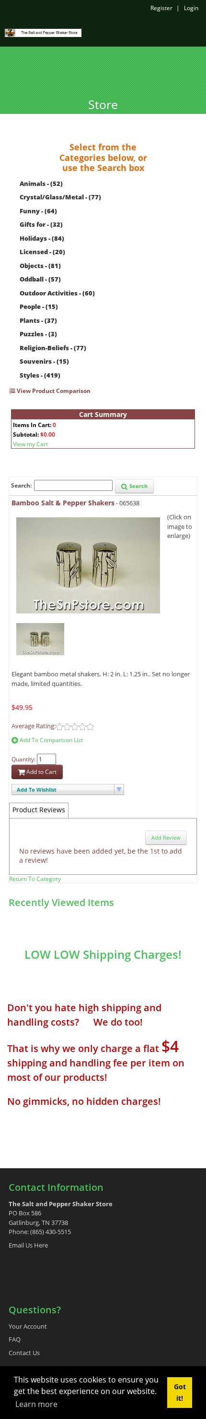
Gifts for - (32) (41, 224)
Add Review (166, 837)
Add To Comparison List (50, 740)
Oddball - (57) (40, 279)
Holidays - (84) (42, 238)
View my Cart (30, 444)
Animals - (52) (41, 183)
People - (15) (39, 306)
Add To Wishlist (37, 789)
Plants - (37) (38, 320)
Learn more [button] (36, 1404)
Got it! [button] (180, 1392)
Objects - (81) (40, 265)
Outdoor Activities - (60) (57, 293)
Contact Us (24, 1352)
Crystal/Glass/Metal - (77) (60, 197)
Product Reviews (38, 809)
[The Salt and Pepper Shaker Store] (43, 32)
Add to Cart (41, 772)
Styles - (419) (40, 375)
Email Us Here (28, 1245)
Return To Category (35, 879)
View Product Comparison (53, 391)
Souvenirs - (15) (44, 361)
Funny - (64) (38, 211)
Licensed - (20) (42, 251)
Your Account (28, 1326)
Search (138, 485)
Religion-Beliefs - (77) (53, 347)
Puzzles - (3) (38, 334)
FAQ (15, 1339)
